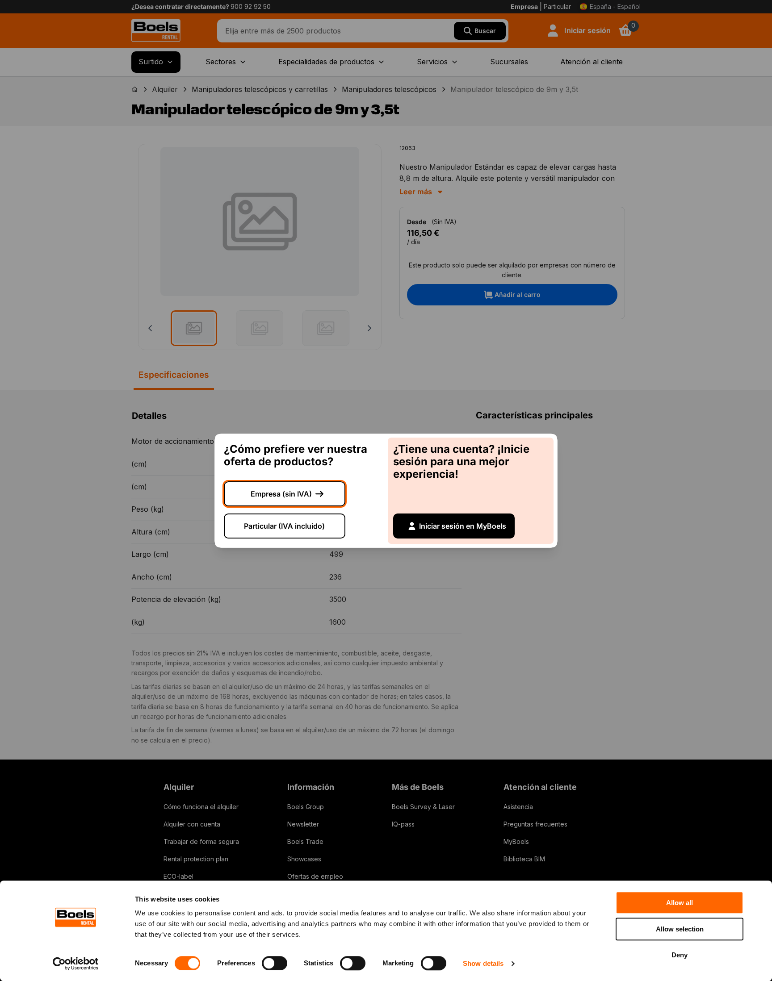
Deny (679, 955)
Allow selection (680, 929)
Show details (483, 963)
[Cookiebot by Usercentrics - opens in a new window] (76, 963)
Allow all (679, 902)
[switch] (274, 963)
